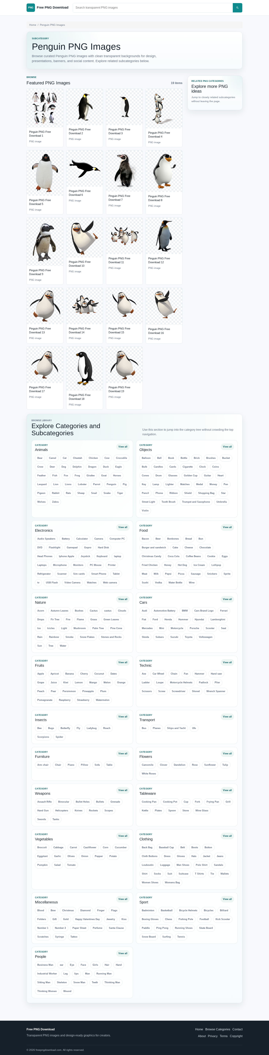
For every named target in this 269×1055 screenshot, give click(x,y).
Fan (186, 673)
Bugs (51, 728)
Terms (224, 1036)
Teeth (95, 982)
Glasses (172, 475)
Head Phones (44, 556)
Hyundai (199, 619)
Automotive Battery (164, 610)
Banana (69, 673)
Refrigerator (44, 573)
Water (63, 645)
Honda (168, 619)
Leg (65, 973)
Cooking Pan (149, 801)
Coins (215, 466)
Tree (50, 645)
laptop (117, 556)
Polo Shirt (201, 865)
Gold (66, 919)
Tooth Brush (168, 501)
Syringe (59, 936)
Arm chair (42, 764)
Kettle (145, 810)
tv (38, 582)
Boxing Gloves (150, 919)
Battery (66, 538)
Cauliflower (89, 847)
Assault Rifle (44, 801)
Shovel (196, 691)
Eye (72, 964)
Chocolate (205, 547)
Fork (197, 801)
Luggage (165, 865)
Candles (158, 466)
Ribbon (173, 493)
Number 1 (42, 928)
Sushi (145, 582)
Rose (195, 764)
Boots (194, 847)
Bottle (184, 458)
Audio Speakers (46, 538)
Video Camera (72, 582)
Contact (237, 1029)
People (40, 957)
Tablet (116, 573)
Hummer (183, 619)
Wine (192, 582)
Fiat (144, 619)
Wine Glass (201, 810)
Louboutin (148, 865)
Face (83, 964)
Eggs (225, 556)
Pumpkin (42, 865)
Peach (40, 691)
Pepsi (168, 573)
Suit (169, 873)
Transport (147, 720)
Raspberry (64, 700)
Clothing (146, 839)
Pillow (84, 764)
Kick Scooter (223, 919)
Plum (103, 691)
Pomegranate (44, 700)
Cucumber (121, 847)
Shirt (144, 873)
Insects (41, 720)
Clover (163, 764)
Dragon (92, 466)
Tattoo (73, 936)
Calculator (82, 538)
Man (87, 973)
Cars (143, 602)
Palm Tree (98, 628)
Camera (98, 538)
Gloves (181, 856)
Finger (100, 910)
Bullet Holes (82, 801)
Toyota (188, 637)
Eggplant (42, 856)
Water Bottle (175, 582)
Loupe (159, 682)
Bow (53, 910)
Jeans (220, 856)
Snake (107, 493)
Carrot (73, 847)
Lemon (79, 682)
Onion (84, 856)
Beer (158, 538)
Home (32, 24)
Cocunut (99, 673)
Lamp (156, 484)
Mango (93, 682)
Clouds (122, 610)
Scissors (147, 691)
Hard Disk (103, 547)
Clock (202, 466)
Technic (145, 665)
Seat (223, 628)
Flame (80, 619)
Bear (39, 458)
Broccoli (42, 847)
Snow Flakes (87, 637)
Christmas (68, 910)
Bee (39, 728)
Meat (144, 573)
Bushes (79, 610)
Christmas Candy (151, 556)
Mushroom (80, 628)
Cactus (94, 610)
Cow (106, 458)
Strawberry (83, 700)
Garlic (57, 856)
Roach (106, 728)
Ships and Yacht (176, 728)
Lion (55, 484)
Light (64, 628)
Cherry (84, 673)
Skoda (145, 637)
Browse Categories (217, 1029)
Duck (106, 466)
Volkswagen (205, 637)
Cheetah (77, 458)
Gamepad (72, 547)
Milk (156, 573)
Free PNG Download (41, 1029)
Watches (91, 582)
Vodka (158, 582)
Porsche (194, 628)
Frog (77, 475)
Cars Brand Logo (204, 610)
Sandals (218, 865)
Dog (63, 466)
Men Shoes (183, 865)
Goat (104, 475)
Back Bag (147, 847)
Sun (39, 645)
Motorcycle (177, 628)
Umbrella (221, 501)
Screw (161, 691)
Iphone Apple (66, 556)
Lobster (82, 484)
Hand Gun (43, 810)
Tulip (225, 764)
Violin (145, 510)
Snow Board (149, 936)
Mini (161, 628)
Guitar (207, 475)
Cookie (211, 556)
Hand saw (216, 673)
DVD (39, 547)
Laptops (41, 565)
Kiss (124, 919)
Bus (144, 728)
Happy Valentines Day (87, 919)
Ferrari (224, 610)
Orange (121, 682)
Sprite (227, 573)
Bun (201, 538)
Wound (67, 991)
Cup (186, 801)
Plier (217, 682)
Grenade (115, 801)
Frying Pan (213, 801)
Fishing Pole (186, 919)
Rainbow (54, 637)
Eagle (118, 466)
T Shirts (199, 873)
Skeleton (62, 982)
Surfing (166, 936)
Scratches (42, 936)
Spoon (172, 810)
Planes (156, 728)
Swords (41, 819)
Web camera (110, 582)
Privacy (213, 1036)
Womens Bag (172, 882)
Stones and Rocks (111, 637)
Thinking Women (47, 991)
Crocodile (121, 458)
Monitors (78, 565)
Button (208, 847)
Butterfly (65, 728)
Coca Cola (173, 556)
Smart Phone (98, 573)
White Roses (149, 773)
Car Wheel (158, 673)
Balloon (146, 458)
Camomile (147, 764)
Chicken (93, 458)
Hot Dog (182, 565)
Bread (188, 538)
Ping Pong (162, 928)
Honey (167, 565)
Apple (40, 673)
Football (204, 919)
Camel (52, 458)
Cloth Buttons (149, 856)
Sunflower (210, 764)
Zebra (55, 501)
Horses (117, 475)
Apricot (55, 673)
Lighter (170, 484)
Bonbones (173, 538)
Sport (143, 902)
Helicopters (61, 810)
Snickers (212, 573)
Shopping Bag (206, 493)
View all (122, 446)
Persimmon (69, 691)
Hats (193, 856)
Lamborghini (218, 619)
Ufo (194, 728)
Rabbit (55, 493)
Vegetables (44, 839)
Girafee (91, 475)
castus (107, 610)
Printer (112, 565)
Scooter (210, 628)
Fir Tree (55, 619)
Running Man (104, 973)
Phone (159, 493)
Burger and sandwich (154, 547)
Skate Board (206, 928)
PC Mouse (95, 565)
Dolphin (77, 466)
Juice (54, 682)
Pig (125, 484)
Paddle (146, 928)
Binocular (63, 801)
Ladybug (92, 728)
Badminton (148, 910)
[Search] (237, 7)
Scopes (108, 810)
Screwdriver (178, 691)
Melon (107, 682)
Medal (199, 484)
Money (213, 484)
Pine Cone (116, 628)
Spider (59, 737)
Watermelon (102, 700)
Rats (68, 493)
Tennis (181, 936)
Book (171, 458)
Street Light (148, 501)
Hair (107, 964)
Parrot (96, 484)
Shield (188, 493)
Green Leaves (111, 619)
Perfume (97, 928)
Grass (93, 619)
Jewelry (110, 919)
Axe (144, 673)
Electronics (44, 530)
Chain (174, 673)
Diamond (85, 910)
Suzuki (174, 637)
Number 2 (60, 928)
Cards (172, 466)
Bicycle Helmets (188, 910)
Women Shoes (150, 882)
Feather (41, 475)
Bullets (100, 801)
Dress (167, 856)
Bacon (145, 538)
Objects (145, 450)
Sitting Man (43, 982)
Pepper (99, 856)
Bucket (226, 458)
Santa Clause (116, 928)
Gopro (87, 547)
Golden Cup (190, 475)
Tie (212, 873)
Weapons (42, 793)
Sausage (196, 573)
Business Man (45, 964)
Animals (41, 450)
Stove (185, 810)
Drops (40, 619)
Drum (159, 475)
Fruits (39, 665)
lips (76, 973)
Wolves (41, 501)
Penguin (111, 484)
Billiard (224, 910)
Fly (78, 728)
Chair (58, 764)
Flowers (145, 757)
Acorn (40, 610)
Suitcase (183, 873)
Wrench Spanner (215, 691)
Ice (39, 628)
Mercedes (147, 628)
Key (144, 484)
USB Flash (52, 582)
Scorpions (43, 737)
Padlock (203, 682)
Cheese (189, 547)
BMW (185, 610)
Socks (157, 873)
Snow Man (79, 982)
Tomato (71, 865)
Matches (185, 484)
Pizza (181, 573)
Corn (105, 847)
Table (109, 764)
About (202, 1036)
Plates (158, 810)
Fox (66, 475)
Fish (54, 475)
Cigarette (188, 466)
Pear (53, 691)
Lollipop (216, 565)
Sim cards (79, 573)
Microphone (60, 565)
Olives (71, 856)
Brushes (211, 458)
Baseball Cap (166, 847)
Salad (57, 865)
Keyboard (102, 556)
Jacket (206, 856)
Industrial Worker (47, 973)
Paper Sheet (79, 928)
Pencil (145, 493)
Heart (220, 475)
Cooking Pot (170, 801)
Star (223, 493)
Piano (71, 764)
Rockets (93, 810)
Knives (78, 810)
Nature (40, 602)
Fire (68, 619)
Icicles (51, 628)
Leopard (42, 484)
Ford (155, 619)
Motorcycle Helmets (181, 682)
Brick (197, 458)
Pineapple (88, 691)
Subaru (160, 637)
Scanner (62, 573)
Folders (41, 919)
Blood (40, 910)
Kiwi (65, 682)
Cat (64, 458)
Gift (55, 919)
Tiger (120, 493)
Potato (113, 856)
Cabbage (58, 847)
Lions (68, 484)
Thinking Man (112, 982)
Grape (40, 682)
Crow (40, 466)
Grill (228, 801)
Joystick (85, 556)
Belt (182, 847)
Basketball (167, 910)
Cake (175, 547)
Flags (114, 910)
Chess (168, 919)
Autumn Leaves (59, 610)
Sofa (97, 764)
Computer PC (117, 538)
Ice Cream (199, 565)
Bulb (144, 466)
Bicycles (208, 910)
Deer (52, 466)
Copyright (236, 1036)
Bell (159, 458)
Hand (119, 964)
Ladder (146, 682)
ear (61, 964)
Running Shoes (184, 928)
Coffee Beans (193, 556)
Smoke (69, 637)
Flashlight (54, 547)
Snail (94, 493)
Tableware (147, 793)
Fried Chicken (150, 565)
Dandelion (179, 764)
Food (143, 530)
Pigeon (41, 493)
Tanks (56, 819)
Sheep (81, 493)
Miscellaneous (46, 902)
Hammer (199, 673)
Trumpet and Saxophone (196, 501)
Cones (145, 475)
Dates (114, 673)
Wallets (225, 873)
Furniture (42, 757)
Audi (144, 610)
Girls (95, 964)
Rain (39, 637)
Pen (226, 484)
